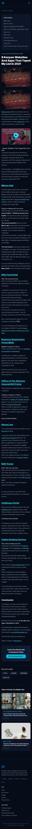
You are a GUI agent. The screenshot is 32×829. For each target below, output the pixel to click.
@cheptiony (17, 641)
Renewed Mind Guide (7, 813)
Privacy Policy (5, 800)
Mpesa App (7, 21)
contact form (21, 122)
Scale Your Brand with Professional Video (16, 46)
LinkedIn (13, 673)
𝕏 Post (5, 673)
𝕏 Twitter (4, 779)
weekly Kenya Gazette (8, 438)
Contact (3, 797)
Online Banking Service (10, 40)
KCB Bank (16, 548)
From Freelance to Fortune (9, 815)
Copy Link (6, 677)
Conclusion (7, 43)
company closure (22, 457)
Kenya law (4, 431)
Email (2, 782)
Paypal (3, 199)
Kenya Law (7, 32)
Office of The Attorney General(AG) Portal (16, 29)
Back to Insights (8, 10)
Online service (5, 112)
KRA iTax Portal (8, 23)
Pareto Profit (5, 810)
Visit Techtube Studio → (16, 656)
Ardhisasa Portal (8, 37)
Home (3, 790)
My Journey (4, 792)
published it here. (6, 509)
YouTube (17, 779)
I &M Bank (26, 548)
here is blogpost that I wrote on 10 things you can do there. (15, 330)
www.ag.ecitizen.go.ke (14, 404)
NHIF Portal (7, 35)
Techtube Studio (6, 808)
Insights (3, 795)
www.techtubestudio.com (19, 632)
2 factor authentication (18, 565)
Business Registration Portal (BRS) (14, 26)
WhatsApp (24, 673)
